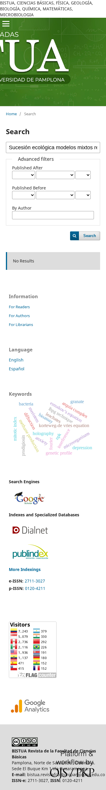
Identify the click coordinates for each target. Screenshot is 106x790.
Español (16, 369)
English (16, 360)
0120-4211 (35, 588)
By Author (22, 208)
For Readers (19, 306)
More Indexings (25, 569)
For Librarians (21, 324)
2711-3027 (35, 581)
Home (11, 113)
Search (89, 235)
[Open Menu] (6, 24)
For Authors (19, 315)
